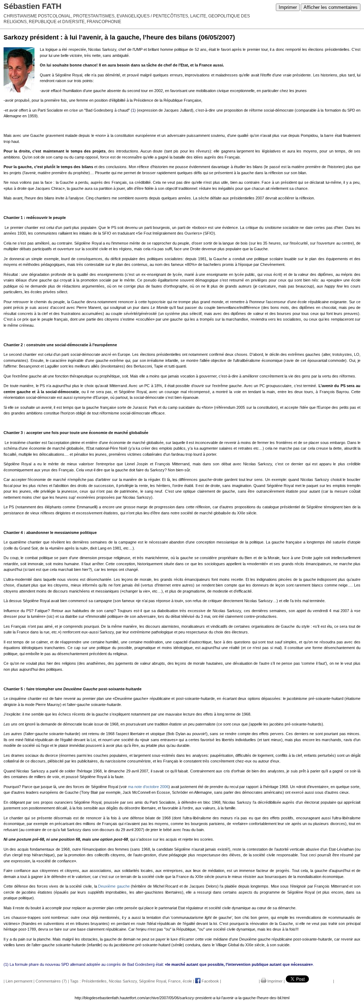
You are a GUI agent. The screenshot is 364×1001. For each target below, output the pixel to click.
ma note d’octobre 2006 (148, 787)
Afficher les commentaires (331, 7)
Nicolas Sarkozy (123, 981)
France (174, 981)
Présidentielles (94, 981)
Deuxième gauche (114, 886)
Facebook (209, 981)
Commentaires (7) (51, 981)
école (187, 981)
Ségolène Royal (152, 981)
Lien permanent (19, 981)
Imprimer (288, 7)
